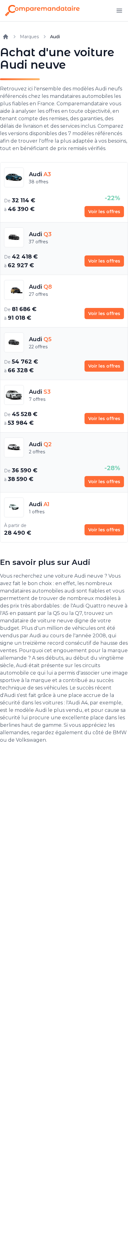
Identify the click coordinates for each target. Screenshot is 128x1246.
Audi (55, 36)
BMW (120, 732)
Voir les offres (104, 211)
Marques (29, 36)
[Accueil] (5, 37)
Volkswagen (31, 740)
